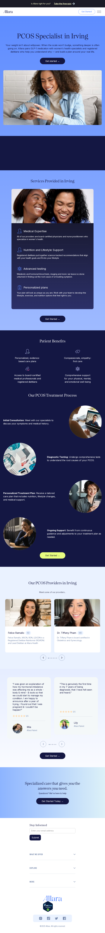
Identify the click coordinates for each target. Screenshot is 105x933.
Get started (52, 61)
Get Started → (52, 319)
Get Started (86, 11)
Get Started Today (52, 801)
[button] (43, 658)
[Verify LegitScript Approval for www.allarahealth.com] (48, 906)
